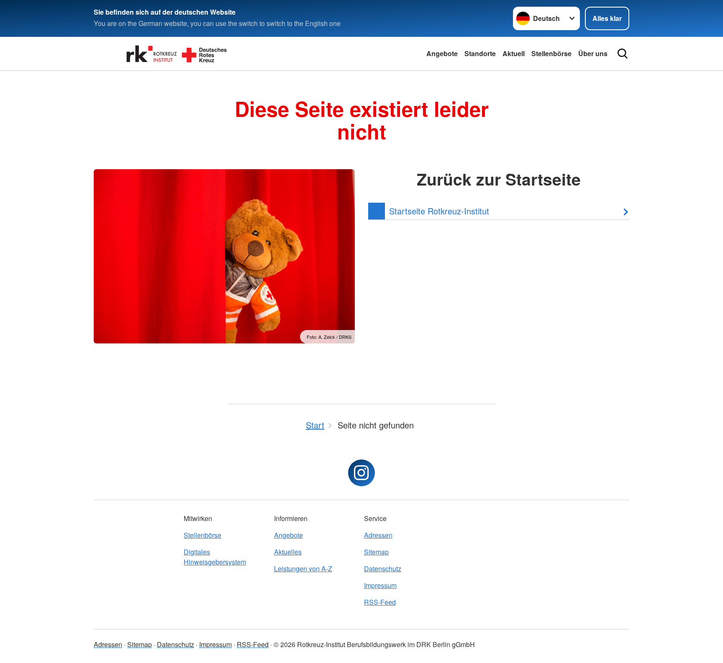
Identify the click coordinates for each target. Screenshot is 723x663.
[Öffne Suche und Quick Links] (622, 53)
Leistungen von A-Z (303, 568)
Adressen (378, 535)
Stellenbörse (551, 53)
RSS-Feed (380, 602)
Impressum (380, 585)
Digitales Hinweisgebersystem (215, 557)
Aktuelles (288, 552)
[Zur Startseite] (177, 53)
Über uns (593, 53)
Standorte (480, 53)
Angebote (442, 53)
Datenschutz (382, 568)
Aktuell (514, 53)
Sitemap (376, 552)
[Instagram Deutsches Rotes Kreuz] (361, 472)
